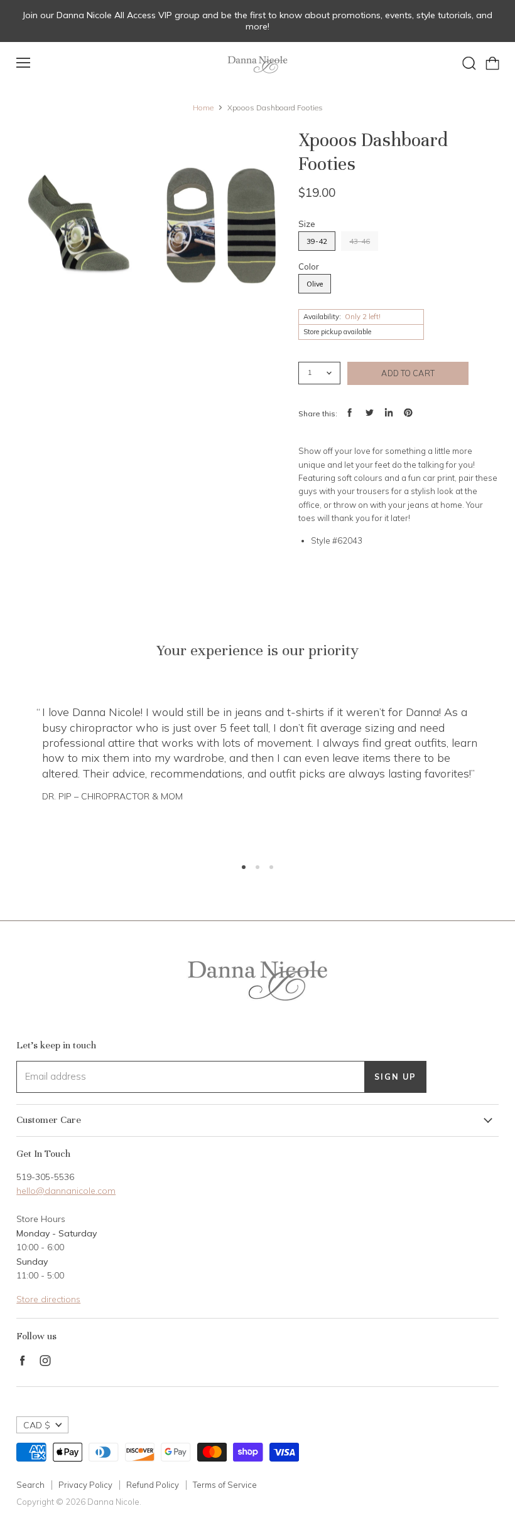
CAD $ (36, 1425)
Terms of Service (225, 1485)
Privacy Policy (85, 1485)
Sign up (395, 1077)
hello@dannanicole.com (66, 1190)
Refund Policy (152, 1485)
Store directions (48, 1299)
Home (203, 107)
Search (30, 1485)
